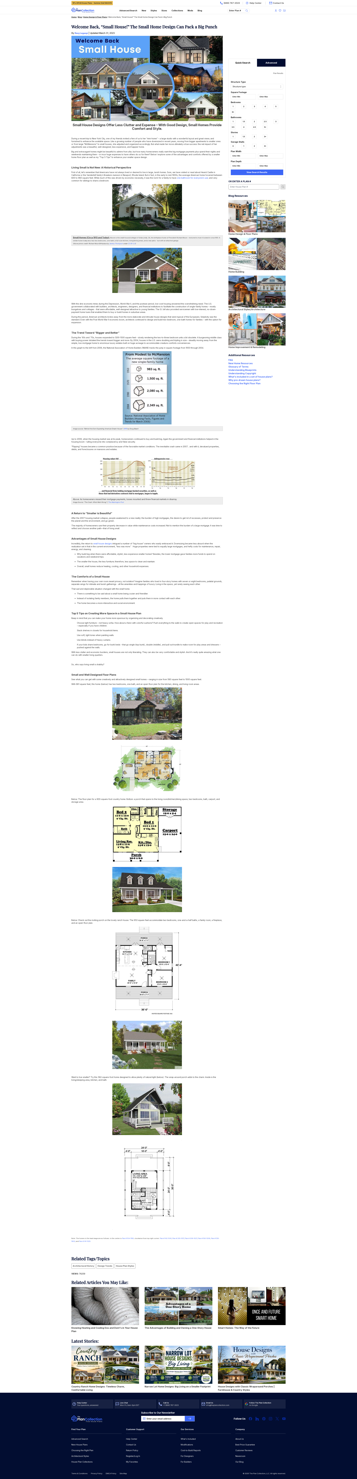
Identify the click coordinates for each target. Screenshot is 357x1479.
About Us (239, 1439)
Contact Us (131, 1444)
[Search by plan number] (283, 186)
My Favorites (132, 1462)
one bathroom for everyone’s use (192, 178)
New (144, 10)
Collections (177, 10)
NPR (125, 429)
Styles (154, 10)
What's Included (188, 1439)
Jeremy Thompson (116, 244)
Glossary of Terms (238, 366)
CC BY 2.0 (131, 244)
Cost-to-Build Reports (191, 1450)
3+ (265, 137)
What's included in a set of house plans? (250, 376)
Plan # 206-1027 (191, 1238)
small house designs (102, 543)
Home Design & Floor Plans (95, 17)
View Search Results (257, 172)
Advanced (271, 62)
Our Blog (239, 1462)
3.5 (233, 127)
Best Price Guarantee (245, 1444)
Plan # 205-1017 (178, 1238)
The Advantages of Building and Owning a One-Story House (178, 1327)
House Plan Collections (82, 1462)
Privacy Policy (96, 1473)
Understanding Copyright (242, 373)
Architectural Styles (80, 1456)
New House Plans (79, 1444)
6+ (233, 112)
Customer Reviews (244, 1450)
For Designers (187, 1456)
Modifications (187, 1444)
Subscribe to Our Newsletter (158, 1412)
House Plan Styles (125, 1266)
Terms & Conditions (79, 1473)
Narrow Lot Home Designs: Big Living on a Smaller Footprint (178, 1386)
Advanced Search (128, 10)
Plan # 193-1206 (204, 1238)
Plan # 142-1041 (166, 1238)
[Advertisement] (257, 41)
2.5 (265, 121)
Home (74, 17)
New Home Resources (240, 363)
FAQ (230, 360)
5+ (265, 127)
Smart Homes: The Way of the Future (238, 1327)
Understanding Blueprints (242, 370)
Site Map (123, 1473)
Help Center (131, 1439)
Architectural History (83, 1266)
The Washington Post (116, 502)
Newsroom (240, 1456)
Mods (190, 10)
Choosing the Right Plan (82, 1450)
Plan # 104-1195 (128, 1238)
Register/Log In (133, 1456)
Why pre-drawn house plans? (244, 380)
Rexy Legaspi (81, 33)
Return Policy (132, 1450)
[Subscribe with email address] (190, 1418)
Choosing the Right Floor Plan (244, 383)
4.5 (254, 127)
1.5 (244, 121)
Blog (200, 10)
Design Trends (105, 1266)
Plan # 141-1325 (85, 1241)
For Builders (186, 1462)
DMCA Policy (111, 1473)
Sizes (164, 10)
